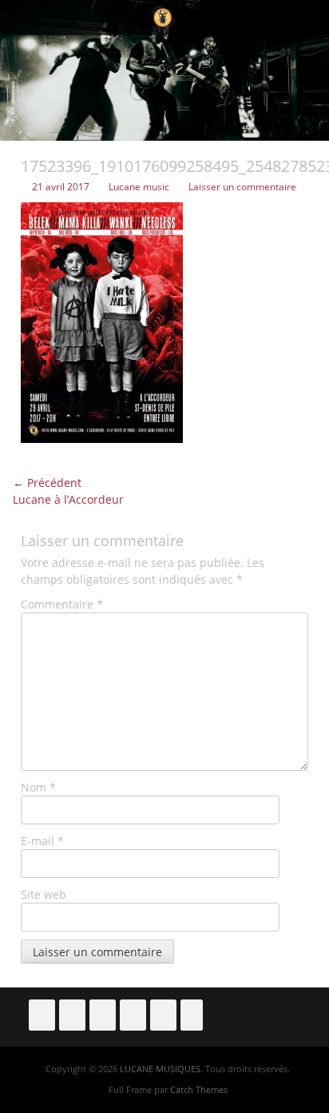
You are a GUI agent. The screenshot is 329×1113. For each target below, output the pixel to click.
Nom (38, 787)
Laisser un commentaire (242, 186)
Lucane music (139, 186)
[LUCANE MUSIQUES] (163, 17)
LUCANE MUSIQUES (160, 1069)
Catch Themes (199, 1089)
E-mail (42, 840)
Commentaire (62, 604)
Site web (43, 894)
